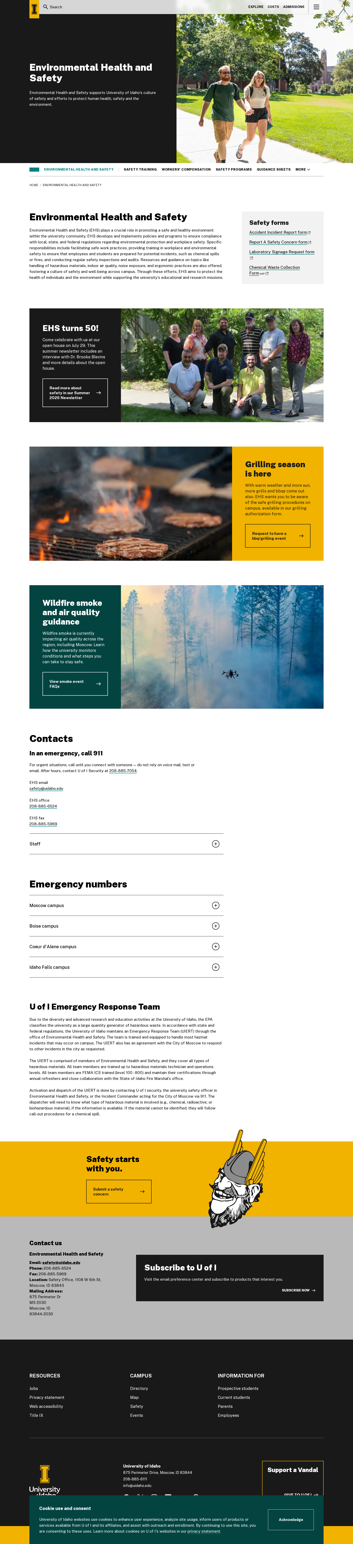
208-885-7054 (123, 770)
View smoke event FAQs (66, 684)
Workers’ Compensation (186, 169)
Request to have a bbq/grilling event (269, 536)
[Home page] (34, 9)
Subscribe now (296, 1290)
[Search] (45, 6)
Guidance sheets (274, 169)
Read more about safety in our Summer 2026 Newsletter (69, 393)
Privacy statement (46, 1397)
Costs (273, 7)
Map (134, 1397)
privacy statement (204, 1531)
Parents (225, 1406)
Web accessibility (46, 1406)
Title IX (36, 1415)
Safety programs (234, 169)
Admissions (293, 7)
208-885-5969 (43, 824)
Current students (234, 1397)
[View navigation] (316, 7)
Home (33, 185)
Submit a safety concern (108, 1191)
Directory (139, 1388)
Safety (136, 1406)
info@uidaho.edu (137, 1485)
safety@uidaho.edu (46, 788)
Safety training (140, 169)
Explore (256, 7)
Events (136, 1415)
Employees (228, 1415)
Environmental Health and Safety (79, 169)
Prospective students (238, 1388)
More (303, 169)
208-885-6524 (43, 806)
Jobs (33, 1388)
